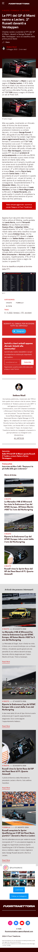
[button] (7, 874)
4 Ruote (6, 10)
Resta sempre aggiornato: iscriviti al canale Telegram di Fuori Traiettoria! (19, 206)
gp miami (28, 313)
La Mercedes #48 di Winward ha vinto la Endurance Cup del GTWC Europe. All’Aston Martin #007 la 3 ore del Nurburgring (18, 505)
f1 (5, 313)
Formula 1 (16, 10)
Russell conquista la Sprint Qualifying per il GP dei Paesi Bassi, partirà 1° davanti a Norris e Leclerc (18, 833)
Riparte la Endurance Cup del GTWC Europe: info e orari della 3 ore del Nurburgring (19, 539)
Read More (6, 662)
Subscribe (27, 362)
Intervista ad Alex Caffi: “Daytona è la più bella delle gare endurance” (17, 467)
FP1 (22, 313)
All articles (19, 438)
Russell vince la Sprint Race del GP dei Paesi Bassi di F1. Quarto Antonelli (18, 571)
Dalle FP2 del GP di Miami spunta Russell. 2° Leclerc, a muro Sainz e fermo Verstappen (18, 456)
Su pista (25, 10)
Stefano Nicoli (12, 47)
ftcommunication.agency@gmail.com (19, 931)
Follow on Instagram (19, 896)
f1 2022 (9, 313)
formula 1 (16, 313)
